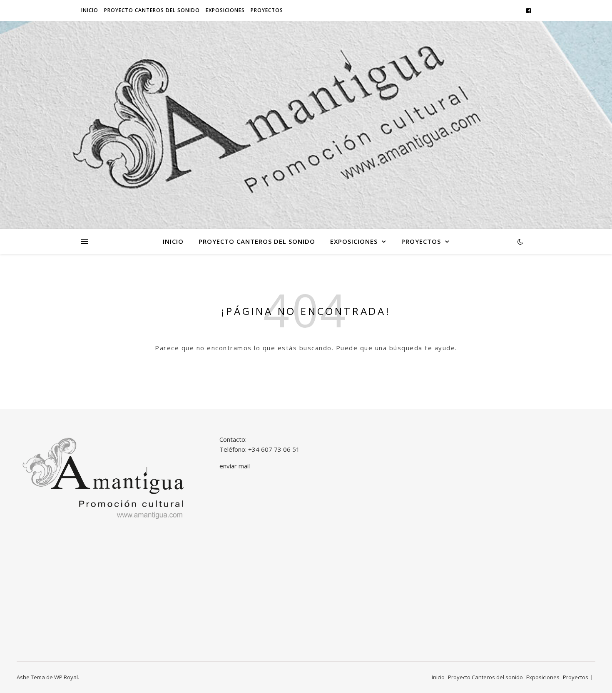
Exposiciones (225, 10)
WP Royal (66, 677)
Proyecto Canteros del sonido (152, 10)
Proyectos (267, 10)
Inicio (89, 10)
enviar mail (234, 466)
